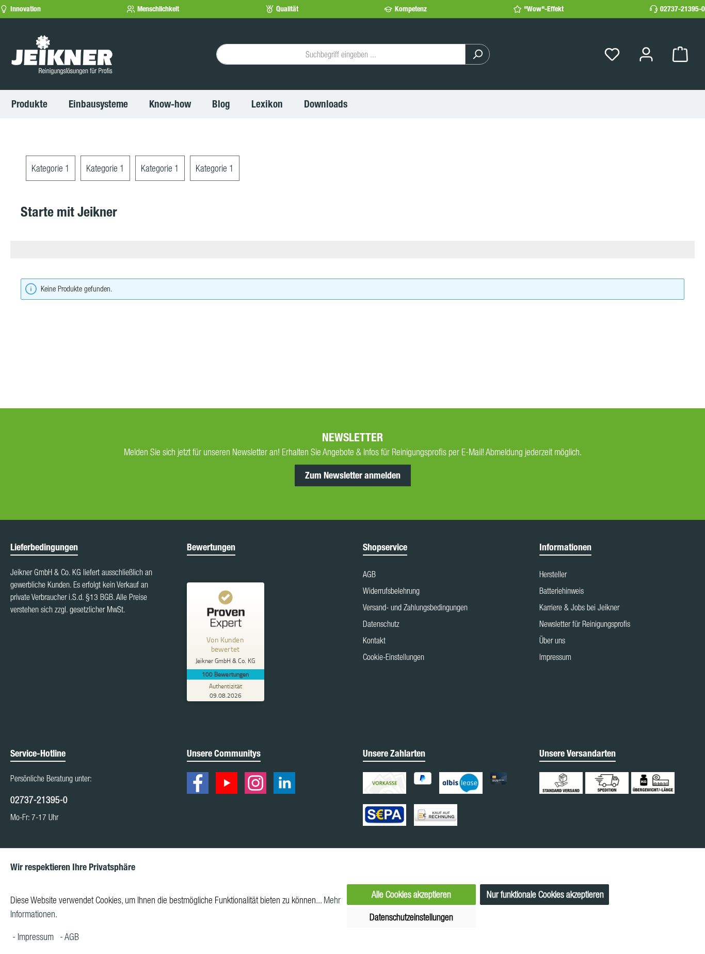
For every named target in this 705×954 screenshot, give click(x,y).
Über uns (552, 640)
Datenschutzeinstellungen (411, 917)
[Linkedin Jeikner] (287, 784)
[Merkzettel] (612, 54)
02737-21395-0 (682, 9)
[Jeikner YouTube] (229, 784)
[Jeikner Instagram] (258, 784)
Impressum (555, 656)
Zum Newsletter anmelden (352, 475)
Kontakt (374, 640)
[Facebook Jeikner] (200, 784)
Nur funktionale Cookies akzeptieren (545, 894)
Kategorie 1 (50, 168)
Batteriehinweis (561, 590)
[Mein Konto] (646, 54)
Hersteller (553, 574)
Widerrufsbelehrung (391, 590)
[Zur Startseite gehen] (62, 54)
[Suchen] (477, 54)
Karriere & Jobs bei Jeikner (579, 607)
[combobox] (341, 54)
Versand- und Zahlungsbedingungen (415, 607)
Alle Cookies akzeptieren (411, 894)
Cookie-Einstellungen (393, 656)
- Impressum (34, 936)
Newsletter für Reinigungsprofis (584, 623)
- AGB (69, 936)
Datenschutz (381, 623)
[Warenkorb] (680, 54)
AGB (369, 574)
